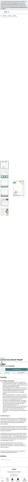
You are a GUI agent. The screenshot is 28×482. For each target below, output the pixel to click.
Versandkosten (11, 366)
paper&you (2, 358)
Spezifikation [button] (3, 456)
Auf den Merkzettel (21, 372)
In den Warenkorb (16, 369)
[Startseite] (0, 15)
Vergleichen (7, 372)
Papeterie (4, 15)
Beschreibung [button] (3, 377)
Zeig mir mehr (14, 474)
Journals (9, 15)
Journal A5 (14, 15)
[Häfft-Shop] (7, 12)
